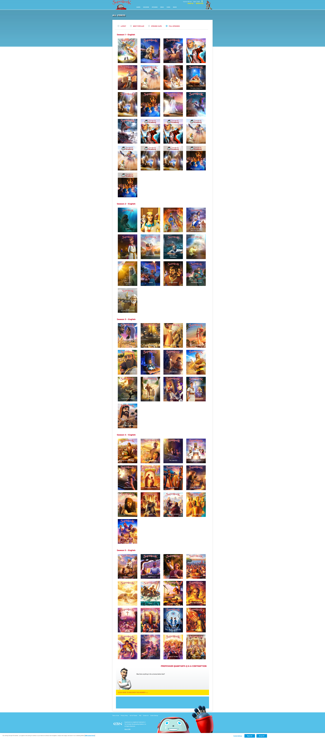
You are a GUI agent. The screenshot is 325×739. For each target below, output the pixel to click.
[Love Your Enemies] (128, 620)
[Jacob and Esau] (173, 50)
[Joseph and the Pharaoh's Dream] (151, 220)
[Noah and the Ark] (128, 273)
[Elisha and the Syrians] (128, 389)
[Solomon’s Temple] (196, 451)
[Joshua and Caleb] (173, 477)
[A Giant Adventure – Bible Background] (196, 131)
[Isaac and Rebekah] (196, 335)
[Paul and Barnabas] (196, 504)
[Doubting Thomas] (196, 620)
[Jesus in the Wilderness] (173, 504)
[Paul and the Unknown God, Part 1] (151, 620)
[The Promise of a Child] (128, 647)
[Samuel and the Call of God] (151, 362)
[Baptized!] (151, 593)
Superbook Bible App (187, 1)
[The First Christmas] (196, 77)
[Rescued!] (151, 647)
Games (138, 7)
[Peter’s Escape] (128, 477)
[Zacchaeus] (173, 566)
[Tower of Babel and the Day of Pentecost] (151, 335)
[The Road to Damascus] (196, 104)
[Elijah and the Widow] (196, 477)
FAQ (140, 715)
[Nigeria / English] (198, 0)
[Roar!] (173, 77)
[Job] (196, 246)
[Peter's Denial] (173, 273)
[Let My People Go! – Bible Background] (151, 131)
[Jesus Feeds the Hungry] (128, 451)
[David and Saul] (173, 362)
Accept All (261, 736)
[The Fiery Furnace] (173, 220)
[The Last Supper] (151, 104)
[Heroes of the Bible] (173, 647)
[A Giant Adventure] (151, 77)
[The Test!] (151, 50)
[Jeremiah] (151, 504)
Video (168, 7)
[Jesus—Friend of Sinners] (173, 593)
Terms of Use (115, 715)
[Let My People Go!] (196, 50)
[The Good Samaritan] (128, 416)
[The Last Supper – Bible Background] (196, 158)
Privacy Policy (124, 715)
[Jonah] (128, 220)
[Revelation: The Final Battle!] (128, 131)
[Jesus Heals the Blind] (151, 477)
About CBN (127, 729)
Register (199, 3)
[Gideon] (151, 273)
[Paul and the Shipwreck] (173, 246)
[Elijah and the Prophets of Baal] (128, 300)
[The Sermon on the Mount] (196, 566)
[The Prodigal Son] (196, 273)
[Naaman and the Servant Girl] (128, 362)
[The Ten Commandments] (128, 77)
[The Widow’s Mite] (196, 647)
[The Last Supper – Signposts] (128, 185)
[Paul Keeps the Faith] (196, 593)
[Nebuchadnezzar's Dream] (196, 389)
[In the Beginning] (128, 50)
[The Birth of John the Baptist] (173, 335)
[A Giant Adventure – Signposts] (128, 158)
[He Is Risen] (173, 104)
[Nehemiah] (196, 362)
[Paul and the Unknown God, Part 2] (173, 620)
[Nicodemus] (151, 566)
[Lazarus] (151, 389)
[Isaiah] (128, 593)
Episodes (155, 7)
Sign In (190, 3)
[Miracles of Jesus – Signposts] (173, 158)
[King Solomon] (173, 389)
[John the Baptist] (151, 246)
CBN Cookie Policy (90, 735)
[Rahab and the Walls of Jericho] (196, 220)
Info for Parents (133, 715)
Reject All (249, 736)
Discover (146, 7)
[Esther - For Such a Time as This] (128, 246)
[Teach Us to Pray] (128, 504)
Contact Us (146, 715)
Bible (162, 7)
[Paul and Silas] (173, 451)
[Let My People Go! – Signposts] (173, 131)
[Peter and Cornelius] (151, 451)
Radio (175, 7)
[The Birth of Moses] (128, 566)
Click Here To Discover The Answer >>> (133, 692)
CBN (118, 724)
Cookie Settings (154, 715)
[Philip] (128, 531)
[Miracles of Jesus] (128, 104)
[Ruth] (128, 335)
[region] (162, 736)
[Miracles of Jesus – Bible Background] (151, 158)
